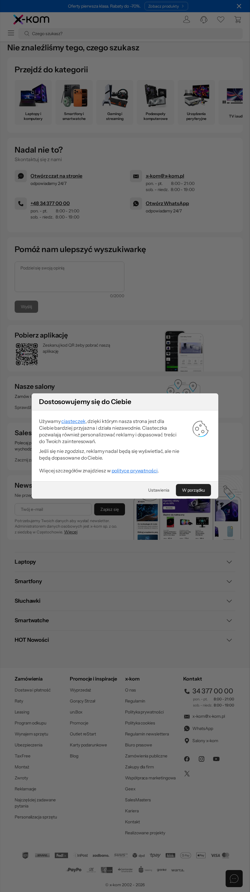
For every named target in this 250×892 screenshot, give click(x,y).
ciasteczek (73, 421)
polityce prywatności (135, 471)
